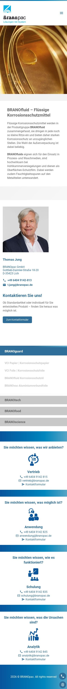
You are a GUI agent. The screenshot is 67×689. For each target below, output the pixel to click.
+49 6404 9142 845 (35, 651)
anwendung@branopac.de (35, 535)
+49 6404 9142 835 (35, 592)
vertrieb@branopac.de (35, 480)
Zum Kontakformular (17, 319)
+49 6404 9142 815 (35, 477)
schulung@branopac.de (35, 595)
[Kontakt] (62, 676)
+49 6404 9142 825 (35, 532)
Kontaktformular (36, 484)
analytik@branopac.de (35, 655)
